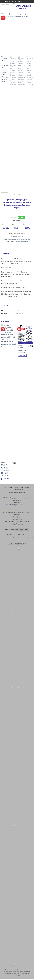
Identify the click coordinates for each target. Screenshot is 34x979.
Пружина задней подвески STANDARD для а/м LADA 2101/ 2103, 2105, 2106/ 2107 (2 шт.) (5, 470)
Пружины (17, 194)
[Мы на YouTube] (26, 1)
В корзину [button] (6, 478)
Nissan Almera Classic (14, 239)
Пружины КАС (11, 534)
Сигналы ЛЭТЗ (22, 534)
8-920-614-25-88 (17, 519)
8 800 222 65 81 (10, 505)
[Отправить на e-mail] (24, 1)
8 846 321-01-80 (17, 517)
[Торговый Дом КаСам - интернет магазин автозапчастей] (22, 6)
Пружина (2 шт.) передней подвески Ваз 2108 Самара (22, 350)
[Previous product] (18, 213)
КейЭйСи (8, 241)
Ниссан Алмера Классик (21, 241)
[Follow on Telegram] (29, 1)
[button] (3, 5)
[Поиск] (7, 5)
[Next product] (15, 213)
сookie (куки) (17, 970)
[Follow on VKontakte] (28, 1)
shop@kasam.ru (17, 524)
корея (12, 241)
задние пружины (25, 239)
